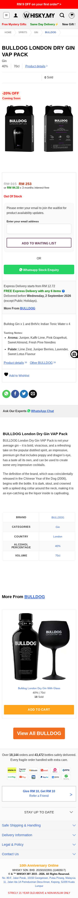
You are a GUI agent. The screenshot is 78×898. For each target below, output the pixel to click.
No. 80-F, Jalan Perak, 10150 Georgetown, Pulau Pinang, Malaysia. (39, 878)
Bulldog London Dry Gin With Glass (39, 688)
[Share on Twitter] (24, 394)
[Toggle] (71, 812)
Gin (36, 32)
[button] (6, 15)
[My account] (15, 15)
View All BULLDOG (39, 733)
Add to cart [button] (39, 709)
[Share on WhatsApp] (6, 394)
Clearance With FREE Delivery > (39, 4)
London (57, 536)
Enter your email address (23, 221)
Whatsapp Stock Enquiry (40, 270)
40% (57, 546)
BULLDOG (50, 32)
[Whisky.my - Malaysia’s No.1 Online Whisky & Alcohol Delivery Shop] (39, 15)
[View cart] (72, 15)
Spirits (22, 32)
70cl (57, 555)
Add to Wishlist (19, 375)
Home (8, 32)
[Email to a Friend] (33, 394)
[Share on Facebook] (15, 394)
